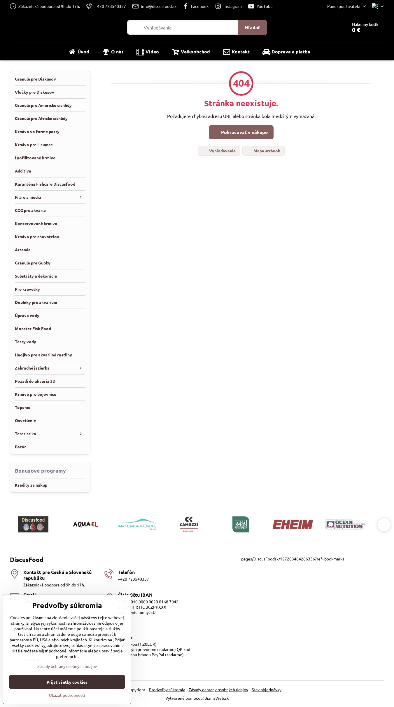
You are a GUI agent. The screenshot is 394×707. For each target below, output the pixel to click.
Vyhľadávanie (222, 150)
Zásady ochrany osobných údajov (218, 689)
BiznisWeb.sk (216, 698)
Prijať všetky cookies (67, 682)
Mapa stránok (266, 150)
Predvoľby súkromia (167, 689)
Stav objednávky (266, 689)
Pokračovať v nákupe (244, 132)
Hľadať (252, 27)
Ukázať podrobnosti (67, 695)
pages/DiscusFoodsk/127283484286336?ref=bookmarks (292, 558)
